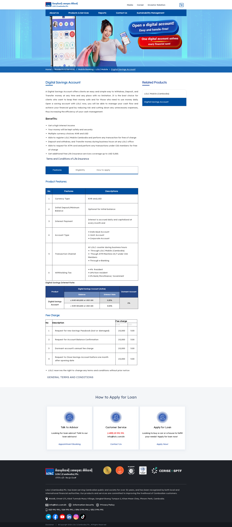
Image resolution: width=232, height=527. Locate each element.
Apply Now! (162, 444)
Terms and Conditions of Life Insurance (67, 158)
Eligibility (80, 170)
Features (57, 170)
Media (130, 5)
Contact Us (121, 13)
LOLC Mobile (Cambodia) (156, 93)
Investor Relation (156, 5)
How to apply (103, 170)
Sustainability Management (150, 13)
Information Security (83, 505)
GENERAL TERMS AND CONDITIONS (70, 377)
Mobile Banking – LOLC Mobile (93, 69)
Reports (102, 13)
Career (140, 5)
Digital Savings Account (156, 102)
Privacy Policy (107, 505)
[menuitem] (130, 5)
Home (48, 69)
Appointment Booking (70, 444)
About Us (54, 13)
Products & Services (78, 13)
